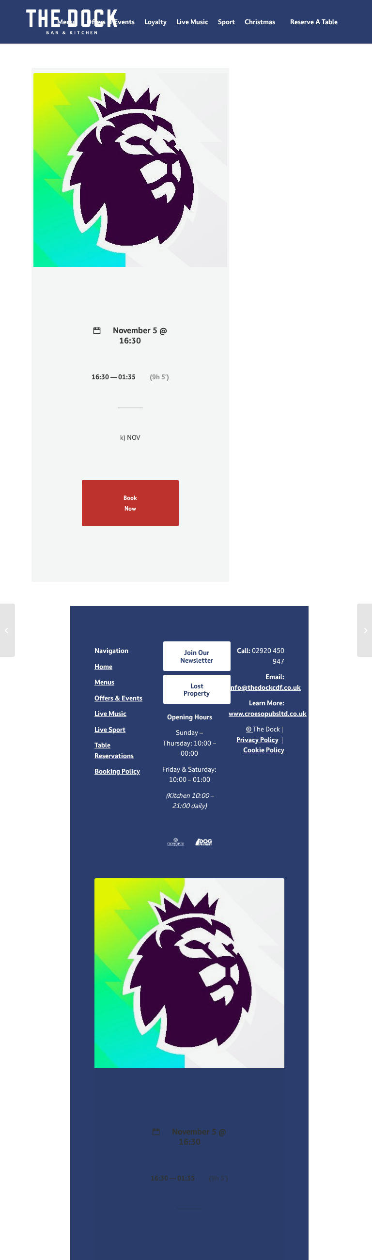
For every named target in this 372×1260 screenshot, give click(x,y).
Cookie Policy (263, 750)
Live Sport (109, 729)
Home (103, 666)
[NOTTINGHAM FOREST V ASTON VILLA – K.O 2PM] (7, 630)
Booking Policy (117, 771)
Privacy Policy (257, 739)
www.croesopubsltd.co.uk (268, 713)
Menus (104, 682)
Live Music (110, 713)
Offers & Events (118, 698)
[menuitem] (67, 22)
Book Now (130, 503)
